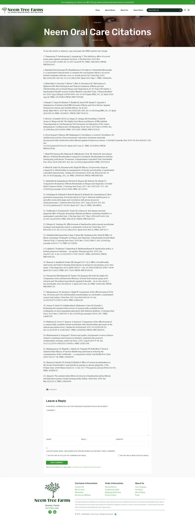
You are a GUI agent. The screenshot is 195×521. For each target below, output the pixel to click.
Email (84, 439)
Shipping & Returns (113, 492)
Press (137, 495)
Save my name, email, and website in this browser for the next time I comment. (80, 451)
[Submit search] (180, 10)
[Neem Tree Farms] (21, 10)
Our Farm (139, 490)
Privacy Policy (110, 495)
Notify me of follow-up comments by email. (67, 455)
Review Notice (111, 487)
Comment (51, 410)
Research (97, 22)
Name (49, 439)
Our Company (140, 487)
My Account (80, 490)
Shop (97, 10)
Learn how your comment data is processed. (86, 467)
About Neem (110, 10)
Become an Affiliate (83, 495)
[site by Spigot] (115, 514)
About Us (124, 10)
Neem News (138, 10)
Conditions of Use (112, 490)
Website (119, 439)
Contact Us (79, 487)
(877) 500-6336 (52, 508)
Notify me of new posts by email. (134, 455)
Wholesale (79, 492)
